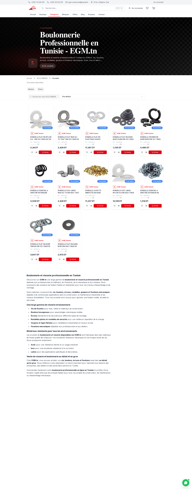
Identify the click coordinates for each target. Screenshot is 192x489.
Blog (82, 14)
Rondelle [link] (55, 78)
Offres (75, 14)
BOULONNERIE (42, 78)
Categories (54, 14)
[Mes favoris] (147, 8)
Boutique (42, 14)
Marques (65, 14)
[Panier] (153, 8)
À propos (91, 14)
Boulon (31, 89)
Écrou (40, 89)
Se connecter (159, 2)
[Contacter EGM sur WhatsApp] (185, 482)
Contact (101, 14)
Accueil (33, 14)
